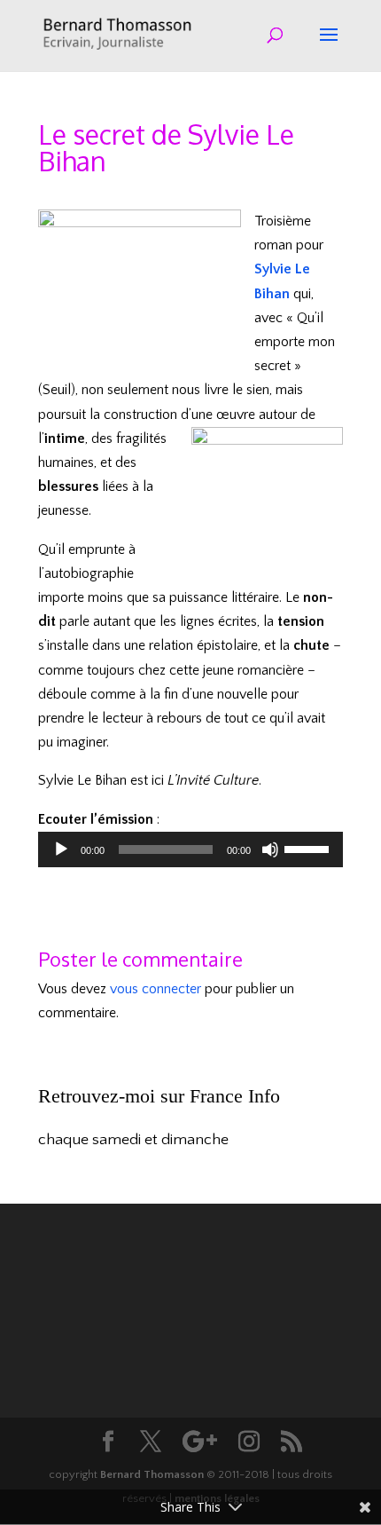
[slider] (309, 848)
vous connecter (155, 989)
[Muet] (270, 849)
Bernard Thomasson (152, 1474)
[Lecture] (61, 849)
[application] (190, 849)
